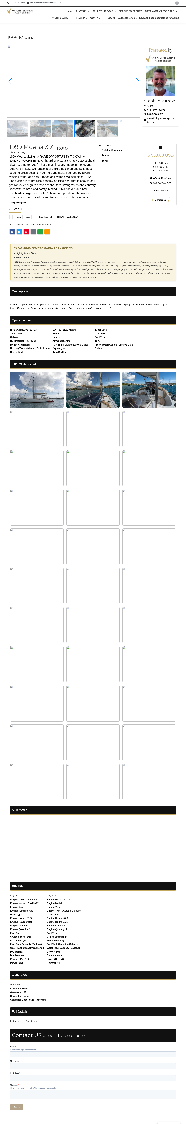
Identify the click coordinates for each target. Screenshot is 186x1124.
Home (69, 11)
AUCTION (81, 11)
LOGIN (111, 18)
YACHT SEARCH (60, 18)
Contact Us (160, 200)
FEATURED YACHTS (130, 11)
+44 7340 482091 (156, 110)
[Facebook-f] (177, 3)
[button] (138, 81)
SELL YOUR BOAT (102, 11)
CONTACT (96, 18)
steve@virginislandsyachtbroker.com (162, 120)
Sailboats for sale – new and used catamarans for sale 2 (148, 18)
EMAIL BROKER (161, 178)
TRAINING (81, 18)
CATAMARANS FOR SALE (159, 11)
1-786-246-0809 (155, 114)
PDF (16, 209)
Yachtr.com (31, 1021)
